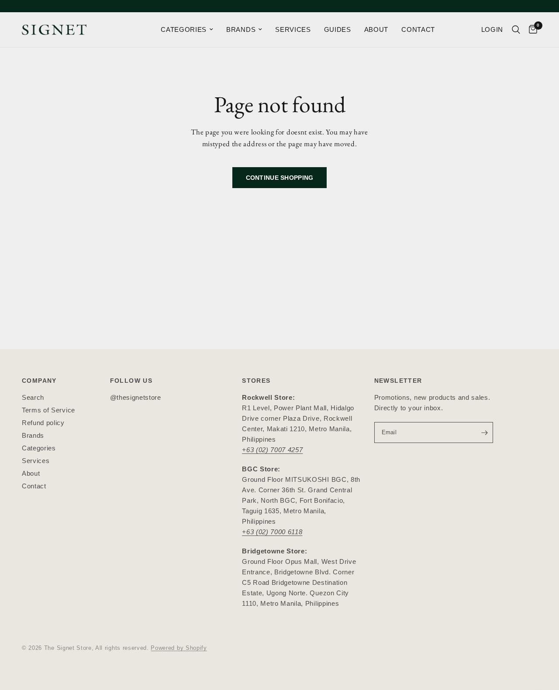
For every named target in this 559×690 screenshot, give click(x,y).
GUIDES (337, 29)
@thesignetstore (135, 397)
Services (35, 460)
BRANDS (240, 29)
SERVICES (293, 29)
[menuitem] (187, 29)
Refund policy (43, 422)
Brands (33, 435)
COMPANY (39, 381)
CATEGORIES (184, 29)
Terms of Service (48, 410)
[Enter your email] (484, 432)
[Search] (515, 29)
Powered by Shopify (179, 648)
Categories (39, 448)
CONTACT (418, 29)
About (31, 473)
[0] (530, 29)
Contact (34, 486)
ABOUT (376, 29)
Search (33, 397)
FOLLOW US (131, 381)
